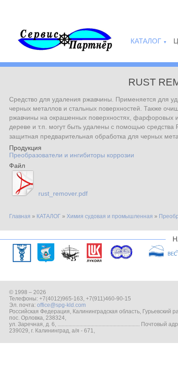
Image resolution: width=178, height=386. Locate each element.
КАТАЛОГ (49, 216)
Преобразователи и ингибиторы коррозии (71, 155)
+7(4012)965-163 (61, 298)
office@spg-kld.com (61, 305)
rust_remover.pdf (63, 193)
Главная (20, 216)
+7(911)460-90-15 (108, 298)
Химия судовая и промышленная (110, 216)
